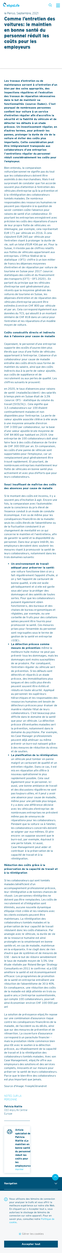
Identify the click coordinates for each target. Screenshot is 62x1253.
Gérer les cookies (33, 1233)
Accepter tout (31, 1244)
